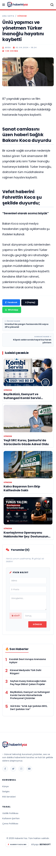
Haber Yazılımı (18, 844)
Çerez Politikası (10, 823)
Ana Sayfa (8, 16)
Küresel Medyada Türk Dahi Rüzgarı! (25, 672)
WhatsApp (13, 310)
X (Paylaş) (30, 302)
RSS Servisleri (9, 796)
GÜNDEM (22, 16)
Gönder (37, 624)
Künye (5, 786)
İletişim (5, 791)
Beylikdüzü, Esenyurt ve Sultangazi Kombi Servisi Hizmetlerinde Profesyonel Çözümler (30, 695)
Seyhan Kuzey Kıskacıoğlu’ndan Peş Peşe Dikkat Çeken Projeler (28, 683)
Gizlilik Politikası (10, 813)
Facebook (12, 302)
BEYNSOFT (45, 844)
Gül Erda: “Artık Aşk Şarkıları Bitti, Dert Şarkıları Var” (28, 708)
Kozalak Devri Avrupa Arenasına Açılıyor (27, 661)
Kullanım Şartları (11, 818)
